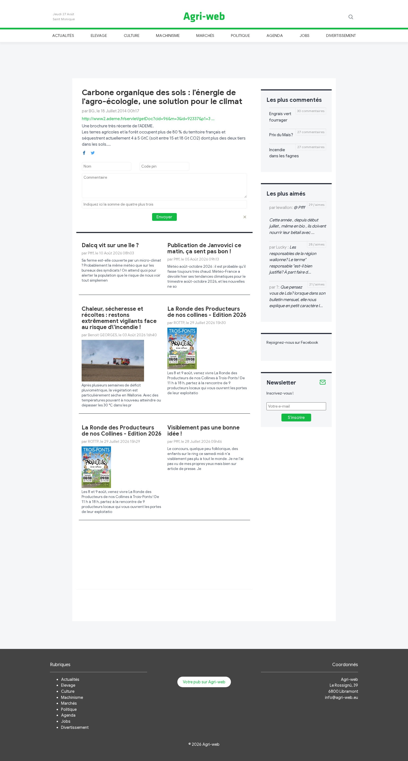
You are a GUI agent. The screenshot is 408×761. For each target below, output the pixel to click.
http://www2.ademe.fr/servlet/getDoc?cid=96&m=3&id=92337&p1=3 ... (148, 118)
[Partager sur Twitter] (92, 152)
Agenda (274, 35)
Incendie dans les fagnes (284, 153)
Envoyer (164, 216)
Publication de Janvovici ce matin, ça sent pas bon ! (204, 248)
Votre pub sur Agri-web (204, 681)
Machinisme (168, 35)
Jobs (304, 35)
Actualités (63, 35)
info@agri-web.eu (341, 697)
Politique (240, 35)
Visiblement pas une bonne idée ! (203, 430)
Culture (131, 35)
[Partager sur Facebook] (84, 152)
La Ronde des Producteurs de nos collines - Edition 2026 (206, 311)
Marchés (205, 35)
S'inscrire (296, 417)
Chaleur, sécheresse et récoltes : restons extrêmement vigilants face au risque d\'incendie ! (119, 318)
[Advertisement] (204, 59)
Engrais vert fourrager (280, 117)
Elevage (99, 35)
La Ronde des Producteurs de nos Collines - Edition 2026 (122, 430)
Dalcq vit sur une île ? (110, 245)
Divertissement (341, 35)
